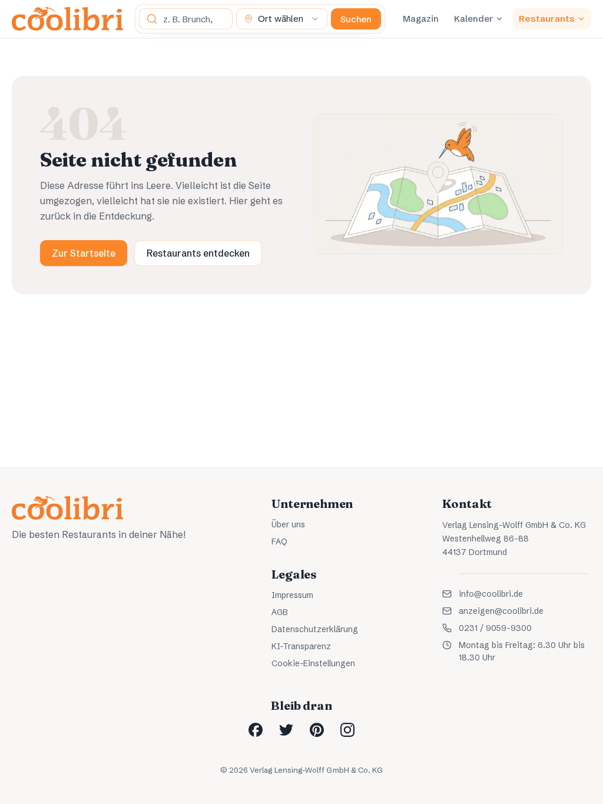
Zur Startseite (83, 253)
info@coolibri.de (491, 594)
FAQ (279, 541)
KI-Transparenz (301, 646)
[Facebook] (256, 730)
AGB (279, 612)
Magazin (421, 18)
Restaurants (547, 18)
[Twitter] (286, 730)
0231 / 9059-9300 (495, 628)
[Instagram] (347, 730)
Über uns (288, 524)
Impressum (292, 595)
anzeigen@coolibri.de (501, 611)
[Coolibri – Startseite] (67, 19)
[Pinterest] (317, 730)
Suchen (356, 19)
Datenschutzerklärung (314, 629)
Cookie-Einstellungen (313, 663)
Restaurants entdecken (198, 253)
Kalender (473, 18)
